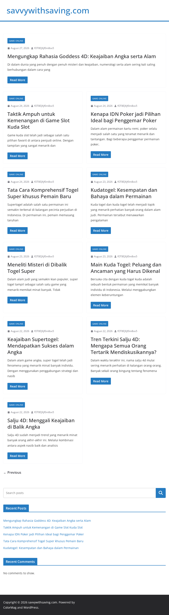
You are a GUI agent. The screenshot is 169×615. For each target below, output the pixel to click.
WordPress (30, 607)
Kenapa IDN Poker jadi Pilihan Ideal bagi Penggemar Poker (126, 117)
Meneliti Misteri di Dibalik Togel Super (37, 267)
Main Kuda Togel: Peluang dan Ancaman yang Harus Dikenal (126, 267)
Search (161, 492)
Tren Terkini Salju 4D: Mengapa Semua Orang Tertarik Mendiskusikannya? (123, 345)
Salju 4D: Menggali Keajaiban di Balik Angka (41, 423)
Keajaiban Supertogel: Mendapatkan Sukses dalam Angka (40, 345)
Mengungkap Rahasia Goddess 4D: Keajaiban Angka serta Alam (81, 56)
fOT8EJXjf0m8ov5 (44, 48)
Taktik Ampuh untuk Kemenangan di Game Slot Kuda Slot (38, 120)
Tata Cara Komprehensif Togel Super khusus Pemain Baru (42, 193)
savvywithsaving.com (48, 10)
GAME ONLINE (16, 40)
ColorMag (9, 607)
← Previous (12, 472)
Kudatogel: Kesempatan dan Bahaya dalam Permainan (124, 193)
